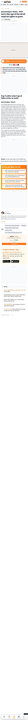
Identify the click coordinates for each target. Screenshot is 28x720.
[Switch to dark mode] (20, 2)
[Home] (7, 2)
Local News (7, 8)
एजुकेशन (26, 4)
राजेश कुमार (8, 213)
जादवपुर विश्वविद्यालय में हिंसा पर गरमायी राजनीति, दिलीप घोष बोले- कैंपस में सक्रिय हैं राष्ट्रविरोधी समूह (14, 295)
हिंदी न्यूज (8, 256)
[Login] (14, 717)
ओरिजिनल (22, 4)
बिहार (8, 4)
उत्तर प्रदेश (11, 4)
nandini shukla (8, 230)
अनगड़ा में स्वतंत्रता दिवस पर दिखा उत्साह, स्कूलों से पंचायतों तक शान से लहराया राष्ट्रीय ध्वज (14, 181)
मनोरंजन (11, 252)
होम (1, 4)
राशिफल (8, 254)
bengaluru (23, 225)
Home (2, 8)
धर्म (20, 252)
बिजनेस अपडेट (16, 252)
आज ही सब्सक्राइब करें (14, 243)
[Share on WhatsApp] (10, 65)
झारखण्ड (4, 4)
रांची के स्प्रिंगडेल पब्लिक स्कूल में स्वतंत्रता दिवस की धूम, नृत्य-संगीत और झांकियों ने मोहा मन (15, 176)
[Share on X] (18, 65)
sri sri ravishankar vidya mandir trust (13, 232)
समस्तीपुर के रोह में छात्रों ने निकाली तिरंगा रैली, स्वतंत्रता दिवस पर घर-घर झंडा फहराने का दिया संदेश (15, 186)
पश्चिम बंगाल (16, 4)
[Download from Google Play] (6, 261)
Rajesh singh (7, 19)
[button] (14, 50)
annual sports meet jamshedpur (12, 225)
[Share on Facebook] (12, 65)
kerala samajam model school (11, 227)
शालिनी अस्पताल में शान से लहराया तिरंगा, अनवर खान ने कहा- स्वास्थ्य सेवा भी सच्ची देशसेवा (15, 171)
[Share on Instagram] (16, 65)
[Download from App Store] (15, 261)
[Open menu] (2, 2)
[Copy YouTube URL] (14, 65)
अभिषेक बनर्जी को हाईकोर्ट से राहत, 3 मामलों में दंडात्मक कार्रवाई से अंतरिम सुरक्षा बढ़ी (14, 300)
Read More (3, 221)
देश (3, 252)
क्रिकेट (4, 254)
